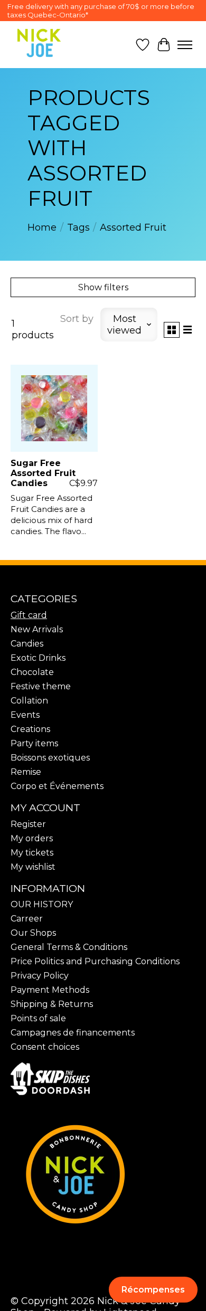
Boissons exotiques (50, 758)
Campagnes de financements (73, 1033)
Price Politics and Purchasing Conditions (95, 961)
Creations (30, 729)
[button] (153, 1290)
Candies (27, 644)
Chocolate (32, 672)
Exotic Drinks (38, 658)
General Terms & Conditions (69, 947)
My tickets (32, 853)
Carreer (27, 919)
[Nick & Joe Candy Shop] (39, 43)
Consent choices (45, 1047)
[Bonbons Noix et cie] (103, 1174)
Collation (29, 701)
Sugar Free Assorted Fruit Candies (43, 473)
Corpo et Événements (57, 786)
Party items (34, 743)
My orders (32, 838)
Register (28, 824)
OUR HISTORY (42, 904)
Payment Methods (50, 990)
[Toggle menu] (184, 44)
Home (42, 227)
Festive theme (41, 686)
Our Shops (33, 933)
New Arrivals (37, 629)
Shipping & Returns (52, 1004)
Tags (78, 227)
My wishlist (33, 867)
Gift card (29, 615)
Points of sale (38, 1018)
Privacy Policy (40, 976)
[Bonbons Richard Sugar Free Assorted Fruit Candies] (54, 408)
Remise (26, 772)
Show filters (103, 287)
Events (25, 715)
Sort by (76, 319)
